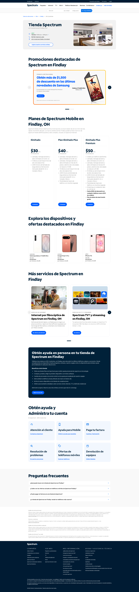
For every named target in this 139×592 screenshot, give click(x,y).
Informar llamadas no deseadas (92, 570)
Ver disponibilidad (87, 10)
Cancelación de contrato (68, 561)
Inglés (110, 1)
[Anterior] (29, 87)
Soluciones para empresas (33, 557)
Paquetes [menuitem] (43, 5)
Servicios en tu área (67, 568)
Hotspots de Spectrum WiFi (69, 553)
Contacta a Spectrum (90, 551)
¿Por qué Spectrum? (67, 566)
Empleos (29, 555)
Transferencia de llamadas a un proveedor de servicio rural (98, 568)
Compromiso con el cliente (33, 553)
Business (37, 1)
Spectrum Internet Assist (51, 561)
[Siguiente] (109, 87)
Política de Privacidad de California (67, 579)
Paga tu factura (88, 555)
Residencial (29, 1)
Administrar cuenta (89, 553)
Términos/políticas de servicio (34, 579)
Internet (47, 553)
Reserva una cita (38, 392)
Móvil (46, 559)
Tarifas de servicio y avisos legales (93, 566)
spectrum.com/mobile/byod (33, 522)
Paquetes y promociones (50, 551)
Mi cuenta (104, 1)
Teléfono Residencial (49, 557)
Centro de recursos (67, 555)
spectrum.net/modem (32, 516)
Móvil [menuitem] (61, 5)
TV (45, 555)
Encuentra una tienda (95, 1)
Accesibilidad (56, 579)
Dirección (50, 9)
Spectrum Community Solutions (34, 561)
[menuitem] (29, 1)
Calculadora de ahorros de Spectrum (71, 559)
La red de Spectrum (67, 574)
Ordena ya (99, 5)
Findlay (42, 16)
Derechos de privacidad (46, 579)
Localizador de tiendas (90, 559)
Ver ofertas (77, 332)
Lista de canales (66, 564)
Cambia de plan (88, 564)
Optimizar (87, 561)
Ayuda (86, 557)
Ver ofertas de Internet (39, 332)
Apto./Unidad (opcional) (67, 10)
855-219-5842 (108, 5)
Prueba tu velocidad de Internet (70, 557)
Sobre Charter (30, 551)
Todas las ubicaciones (28, 16)
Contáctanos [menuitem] (90, 5)
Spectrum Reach (31, 559)
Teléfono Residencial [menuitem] (72, 5)
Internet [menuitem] (51, 5)
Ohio (37, 16)
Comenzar (35, 204)
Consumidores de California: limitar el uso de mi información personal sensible (82, 581)
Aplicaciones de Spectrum (69, 551)
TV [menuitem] (56, 5)
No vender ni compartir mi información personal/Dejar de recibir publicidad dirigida (46, 581)
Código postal (76, 9)
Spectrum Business (31, 564)
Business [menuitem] (82, 5)
